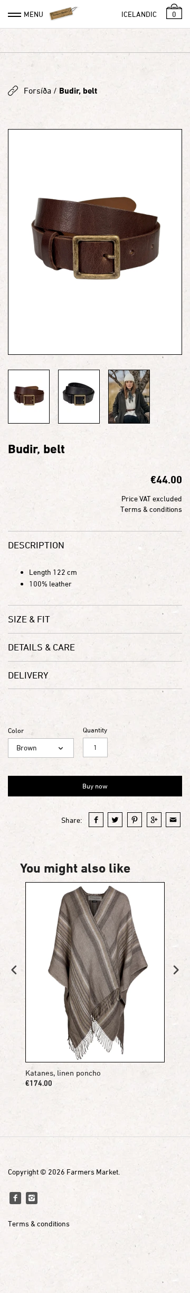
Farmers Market (92, 1171)
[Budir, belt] (95, 242)
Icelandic (139, 14)
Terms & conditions (151, 509)
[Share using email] (173, 819)
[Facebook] (15, 1198)
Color (16, 731)
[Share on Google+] (154, 819)
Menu (33, 14)
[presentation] (14, 970)
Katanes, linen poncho (63, 1072)
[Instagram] (31, 1198)
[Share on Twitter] (115, 819)
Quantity (95, 730)
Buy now (95, 786)
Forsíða (37, 90)
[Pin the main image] (134, 819)
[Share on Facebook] (96, 819)
